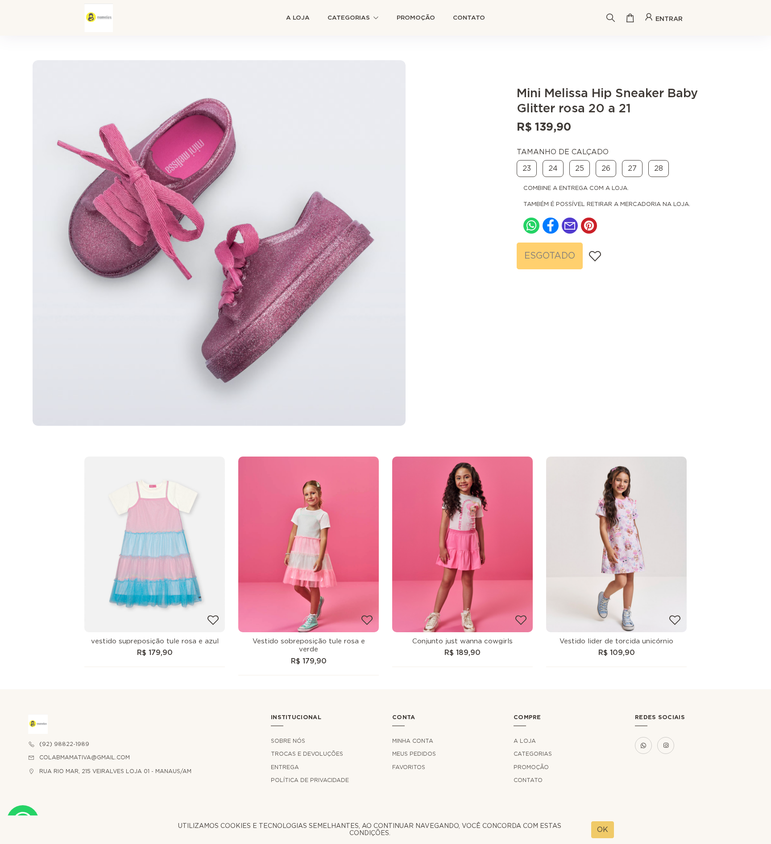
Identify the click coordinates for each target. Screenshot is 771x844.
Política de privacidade (310, 780)
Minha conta (412, 741)
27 (632, 168)
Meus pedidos (414, 754)
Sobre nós (288, 741)
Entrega (285, 767)
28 (658, 168)
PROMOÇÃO (416, 18)
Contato (469, 18)
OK (602, 829)
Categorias (348, 18)
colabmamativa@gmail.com (84, 757)
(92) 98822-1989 (64, 744)
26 (605, 168)
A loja (298, 18)
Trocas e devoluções (307, 754)
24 (553, 168)
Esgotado (549, 255)
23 (526, 168)
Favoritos (408, 767)
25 (579, 168)
